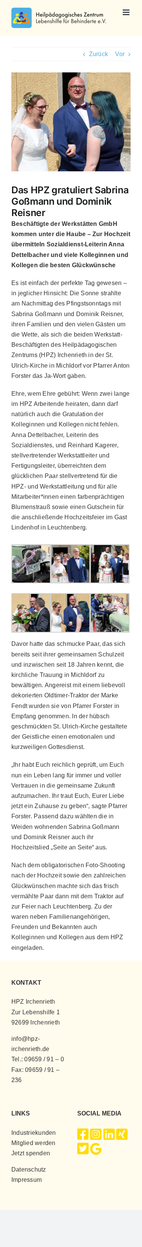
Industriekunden (33, 1133)
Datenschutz (28, 1169)
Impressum (26, 1180)
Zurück (98, 54)
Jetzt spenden (30, 1153)
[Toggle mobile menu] (127, 12)
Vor (120, 54)
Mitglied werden (33, 1143)
